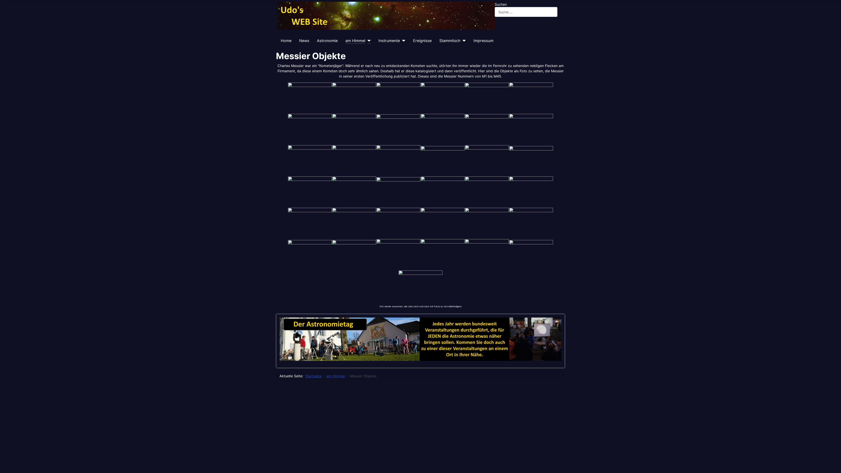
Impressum (483, 40)
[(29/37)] (487, 223)
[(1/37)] (310, 98)
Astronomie (327, 40)
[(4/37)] (443, 98)
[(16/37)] (443, 160)
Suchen (501, 4)
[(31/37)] (310, 254)
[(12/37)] (531, 129)
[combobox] (526, 12)
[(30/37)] (531, 223)
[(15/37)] (398, 160)
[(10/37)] (443, 129)
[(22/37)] (443, 191)
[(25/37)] (310, 223)
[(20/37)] (354, 191)
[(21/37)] (398, 192)
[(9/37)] (398, 129)
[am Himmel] (368, 41)
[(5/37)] (487, 98)
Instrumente (389, 40)
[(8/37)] (354, 129)
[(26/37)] (354, 223)
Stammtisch (449, 40)
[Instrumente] (402, 41)
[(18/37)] (531, 160)
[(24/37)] (531, 191)
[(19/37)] (310, 191)
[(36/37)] (531, 254)
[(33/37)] (398, 254)
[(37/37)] (420, 285)
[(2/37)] (354, 98)
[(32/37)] (354, 254)
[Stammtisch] (463, 41)
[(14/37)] (354, 160)
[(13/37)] (310, 160)
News (304, 40)
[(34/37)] (443, 254)
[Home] (386, 15)
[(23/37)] (487, 191)
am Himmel (355, 40)
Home (286, 40)
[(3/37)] (398, 98)
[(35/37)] (487, 254)
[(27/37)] (398, 223)
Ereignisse (422, 40)
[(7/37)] (310, 129)
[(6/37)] (531, 98)
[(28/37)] (443, 223)
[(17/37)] (487, 160)
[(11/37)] (487, 129)
